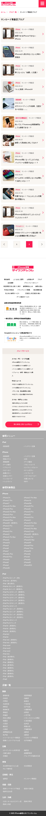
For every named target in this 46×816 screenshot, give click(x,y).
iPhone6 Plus (7, 557)
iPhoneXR (27, 543)
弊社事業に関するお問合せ (23, 424)
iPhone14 (27, 520)
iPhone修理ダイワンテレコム (21, 362)
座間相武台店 (7, 732)
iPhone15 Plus (8, 514)
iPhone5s (6, 559)
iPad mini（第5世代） (10, 643)
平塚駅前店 (28, 729)
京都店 (5, 756)
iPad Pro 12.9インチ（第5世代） (14, 595)
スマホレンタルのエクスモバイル (22, 406)
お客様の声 (30, 279)
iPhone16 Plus (8, 509)
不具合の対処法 (9, 290)
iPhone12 (6, 534)
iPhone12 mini (29, 531)
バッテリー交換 (29, 446)
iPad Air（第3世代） (10, 631)
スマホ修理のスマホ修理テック (21, 365)
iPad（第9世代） (9, 659)
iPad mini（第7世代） (10, 581)
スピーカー (7, 470)
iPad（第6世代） (9, 668)
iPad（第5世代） (9, 671)
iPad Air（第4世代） (10, 628)
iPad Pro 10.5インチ (10, 620)
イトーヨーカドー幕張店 (11, 738)
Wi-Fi (26, 481)
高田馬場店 (28, 695)
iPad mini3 (6, 648)
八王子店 (27, 715)
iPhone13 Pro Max (30, 523)
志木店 (26, 723)
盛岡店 (5, 779)
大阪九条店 (7, 753)
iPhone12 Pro (7, 531)
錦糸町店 (6, 709)
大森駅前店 (28, 709)
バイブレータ (28, 473)
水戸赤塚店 (28, 740)
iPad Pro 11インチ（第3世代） (13, 612)
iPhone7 (6, 551)
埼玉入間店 (7, 718)
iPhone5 (6, 562)
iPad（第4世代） (9, 673)
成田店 (26, 735)
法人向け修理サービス (12, 293)
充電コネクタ (28, 479)
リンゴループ (7, 479)
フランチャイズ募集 (23, 290)
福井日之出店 (7, 791)
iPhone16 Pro (28, 506)
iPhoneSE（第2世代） (32, 534)
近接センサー (7, 476)
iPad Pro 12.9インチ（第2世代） (14, 603)
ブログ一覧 (13, 12)
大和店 (5, 729)
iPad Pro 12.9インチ (10, 606)
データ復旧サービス (23, 297)
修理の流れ (38, 286)
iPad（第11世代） (9, 583)
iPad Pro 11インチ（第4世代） (13, 609)
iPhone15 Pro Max (9, 512)
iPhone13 (6, 529)
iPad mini (6, 654)
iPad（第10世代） (9, 657)
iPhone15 (27, 514)
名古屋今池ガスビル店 (10, 766)
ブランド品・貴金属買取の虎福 (21, 391)
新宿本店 (6, 695)
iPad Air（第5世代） (10, 626)
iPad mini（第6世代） (10, 640)
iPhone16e (27, 503)
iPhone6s (27, 554)
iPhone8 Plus (28, 545)
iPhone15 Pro (28, 512)
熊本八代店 (7, 804)
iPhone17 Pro (7, 500)
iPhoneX (6, 545)
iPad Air (5, 637)
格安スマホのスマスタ (18, 416)
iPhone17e (6, 498)
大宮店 (5, 723)
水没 (25, 459)
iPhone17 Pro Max (30, 498)
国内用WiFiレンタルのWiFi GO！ (22, 413)
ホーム (3, 12)
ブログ (40, 279)
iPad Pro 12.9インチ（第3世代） (14, 600)
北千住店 (27, 707)
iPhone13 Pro (7, 526)
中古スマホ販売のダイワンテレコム (22, 384)
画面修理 (6, 446)
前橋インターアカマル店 (11, 740)
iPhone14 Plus (8, 520)
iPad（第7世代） (9, 665)
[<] (4, 244)
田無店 (5, 715)
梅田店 (26, 750)
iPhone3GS (28, 565)
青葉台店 (27, 726)
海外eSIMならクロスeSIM (19, 403)
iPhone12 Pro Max (30, 529)
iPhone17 (6, 503)
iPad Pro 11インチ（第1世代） (13, 617)
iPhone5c (27, 559)
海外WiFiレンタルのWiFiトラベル (22, 410)
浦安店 (26, 732)
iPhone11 (6, 540)
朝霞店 (5, 721)
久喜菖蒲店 (28, 721)
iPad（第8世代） (9, 662)
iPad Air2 (6, 634)
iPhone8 (6, 548)
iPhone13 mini (29, 526)
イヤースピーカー (30, 476)
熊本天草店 (28, 801)
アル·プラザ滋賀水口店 (32, 756)
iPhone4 (6, 565)
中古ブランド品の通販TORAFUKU (22, 394)
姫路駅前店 (28, 753)
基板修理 (6, 462)
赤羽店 (26, 712)
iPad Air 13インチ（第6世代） (13, 586)
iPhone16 (27, 509)
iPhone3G (6, 568)
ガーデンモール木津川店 (11, 750)
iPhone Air (27, 500)
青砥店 (5, 712)
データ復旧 (28, 462)
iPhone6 (27, 557)
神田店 (5, 707)
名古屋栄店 (28, 766)
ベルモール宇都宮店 (31, 738)
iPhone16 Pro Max (9, 506)
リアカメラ (7, 467)
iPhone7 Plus (28, 548)
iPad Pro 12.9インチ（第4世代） (14, 598)
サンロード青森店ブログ (28, 12)
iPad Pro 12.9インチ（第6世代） (14, 592)
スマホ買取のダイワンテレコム (21, 387)
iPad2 (5, 679)
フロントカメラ (29, 465)
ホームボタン (28, 470)
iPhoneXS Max (29, 540)
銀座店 (26, 701)
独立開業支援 (37, 290)
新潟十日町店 (28, 789)
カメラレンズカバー (31, 467)
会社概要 (10, 283)
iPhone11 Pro (28, 537)
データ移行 (7, 465)
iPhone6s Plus (8, 554)
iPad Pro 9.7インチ (9, 623)
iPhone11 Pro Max (9, 537)
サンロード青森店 (30, 779)
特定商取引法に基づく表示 (12, 286)
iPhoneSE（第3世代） (10, 523)
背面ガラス (7, 459)
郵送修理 (7, 279)
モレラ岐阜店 (7, 769)
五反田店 (6, 704)
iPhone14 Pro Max (9, 517)
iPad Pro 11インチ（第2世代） (13, 614)
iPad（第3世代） (9, 676)
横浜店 (5, 726)
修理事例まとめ (28, 286)
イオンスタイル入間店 (32, 718)
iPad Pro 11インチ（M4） (12, 578)
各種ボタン (7, 473)
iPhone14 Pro (28, 517)
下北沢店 (27, 704)
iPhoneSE (27, 551)
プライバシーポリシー (31, 283)
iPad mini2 (6, 651)
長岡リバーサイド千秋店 (11, 789)
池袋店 (26, 698)
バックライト (7, 481)
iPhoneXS (6, 543)
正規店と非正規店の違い (33, 293)
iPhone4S (27, 562)
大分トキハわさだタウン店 (12, 801)
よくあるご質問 (18, 279)
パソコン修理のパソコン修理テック (22, 369)
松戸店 (5, 735)
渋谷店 (5, 698)
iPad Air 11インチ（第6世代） (13, 589)
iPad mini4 (6, 645)
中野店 (5, 701)
